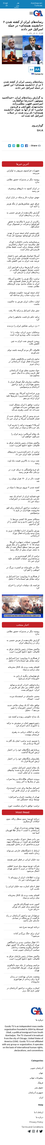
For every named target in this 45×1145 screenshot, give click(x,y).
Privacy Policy (36, 1122)
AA (37, 69)
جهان (41, 1073)
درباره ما (39, 1117)
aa (31, 69)
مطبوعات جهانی (36, 1078)
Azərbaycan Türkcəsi (36, 4)
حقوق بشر (38, 1087)
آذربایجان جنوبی (36, 1068)
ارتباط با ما (38, 1112)
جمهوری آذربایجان (35, 1092)
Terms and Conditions (32, 1127)
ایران (41, 1097)
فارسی (17, 4)
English (5, 4)
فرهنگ (40, 1083)
